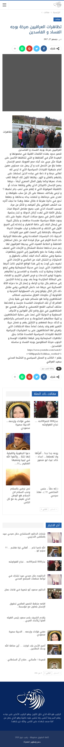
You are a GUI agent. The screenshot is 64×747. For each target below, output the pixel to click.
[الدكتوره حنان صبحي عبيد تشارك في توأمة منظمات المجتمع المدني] (54, 579)
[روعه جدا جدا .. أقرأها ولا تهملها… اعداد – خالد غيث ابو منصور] (46, 441)
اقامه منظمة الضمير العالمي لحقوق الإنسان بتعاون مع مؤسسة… (27, 605)
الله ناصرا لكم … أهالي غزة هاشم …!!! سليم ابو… (25, 549)
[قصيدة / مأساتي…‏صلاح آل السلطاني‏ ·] (54, 663)
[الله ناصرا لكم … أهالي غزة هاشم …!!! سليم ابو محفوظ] (54, 551)
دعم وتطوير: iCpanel (32, 742)
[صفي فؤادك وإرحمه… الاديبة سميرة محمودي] (18, 409)
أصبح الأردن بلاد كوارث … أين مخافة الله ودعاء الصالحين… (25, 647)
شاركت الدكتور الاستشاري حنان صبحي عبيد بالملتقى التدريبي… (24, 535)
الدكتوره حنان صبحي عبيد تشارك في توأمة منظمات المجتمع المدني (27, 577)
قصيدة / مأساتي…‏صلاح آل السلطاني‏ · (25, 659)
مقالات (57, 19)
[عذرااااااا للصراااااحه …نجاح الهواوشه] (46, 409)
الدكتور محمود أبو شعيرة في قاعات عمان (24, 590)
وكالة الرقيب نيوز (48, 368)
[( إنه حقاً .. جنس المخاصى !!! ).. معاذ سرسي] (46, 477)
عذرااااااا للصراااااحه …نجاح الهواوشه (27, 562)
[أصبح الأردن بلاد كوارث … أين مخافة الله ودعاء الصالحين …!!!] (54, 649)
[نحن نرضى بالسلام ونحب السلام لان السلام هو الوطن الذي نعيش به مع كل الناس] (18, 477)
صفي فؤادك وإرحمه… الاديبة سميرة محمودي (27, 633)
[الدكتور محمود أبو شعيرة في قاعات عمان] (54, 593)
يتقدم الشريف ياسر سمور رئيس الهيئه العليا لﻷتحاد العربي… (26, 619)
